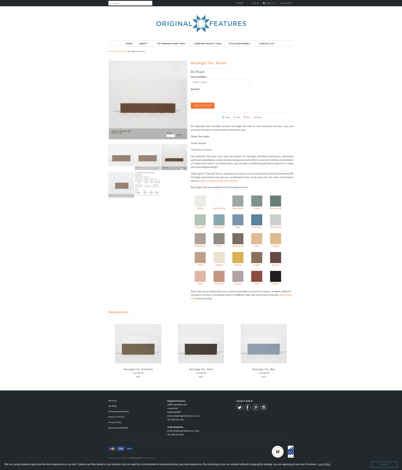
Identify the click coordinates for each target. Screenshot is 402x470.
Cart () (271, 3)
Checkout (286, 3)
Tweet (227, 117)
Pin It (248, 117)
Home (129, 43)
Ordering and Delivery (118, 411)
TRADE (239, 3)
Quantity (195, 89)
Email (259, 117)
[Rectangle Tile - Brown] (148, 100)
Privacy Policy (114, 422)
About (143, 43)
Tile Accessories (239, 43)
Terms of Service (116, 416)
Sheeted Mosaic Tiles (207, 43)
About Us (112, 400)
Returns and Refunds (118, 427)
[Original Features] (201, 25)
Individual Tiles (120, 51)
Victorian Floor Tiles (171, 43)
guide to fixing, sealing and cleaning (218, 180)
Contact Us (266, 43)
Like (238, 117)
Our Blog (112, 406)
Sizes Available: (198, 77)
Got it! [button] (384, 464)
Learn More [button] (324, 464)
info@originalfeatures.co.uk (186, 415)
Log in (255, 3)
